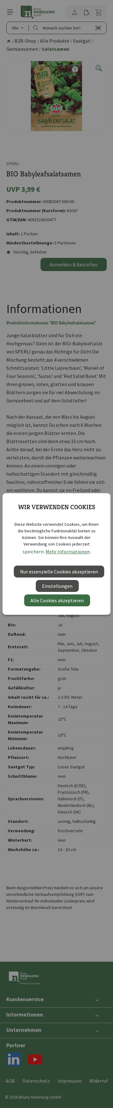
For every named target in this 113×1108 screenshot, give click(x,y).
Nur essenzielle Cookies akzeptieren (59, 571)
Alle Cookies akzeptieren (57, 600)
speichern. (34, 551)
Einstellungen (57, 586)
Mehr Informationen (68, 551)
